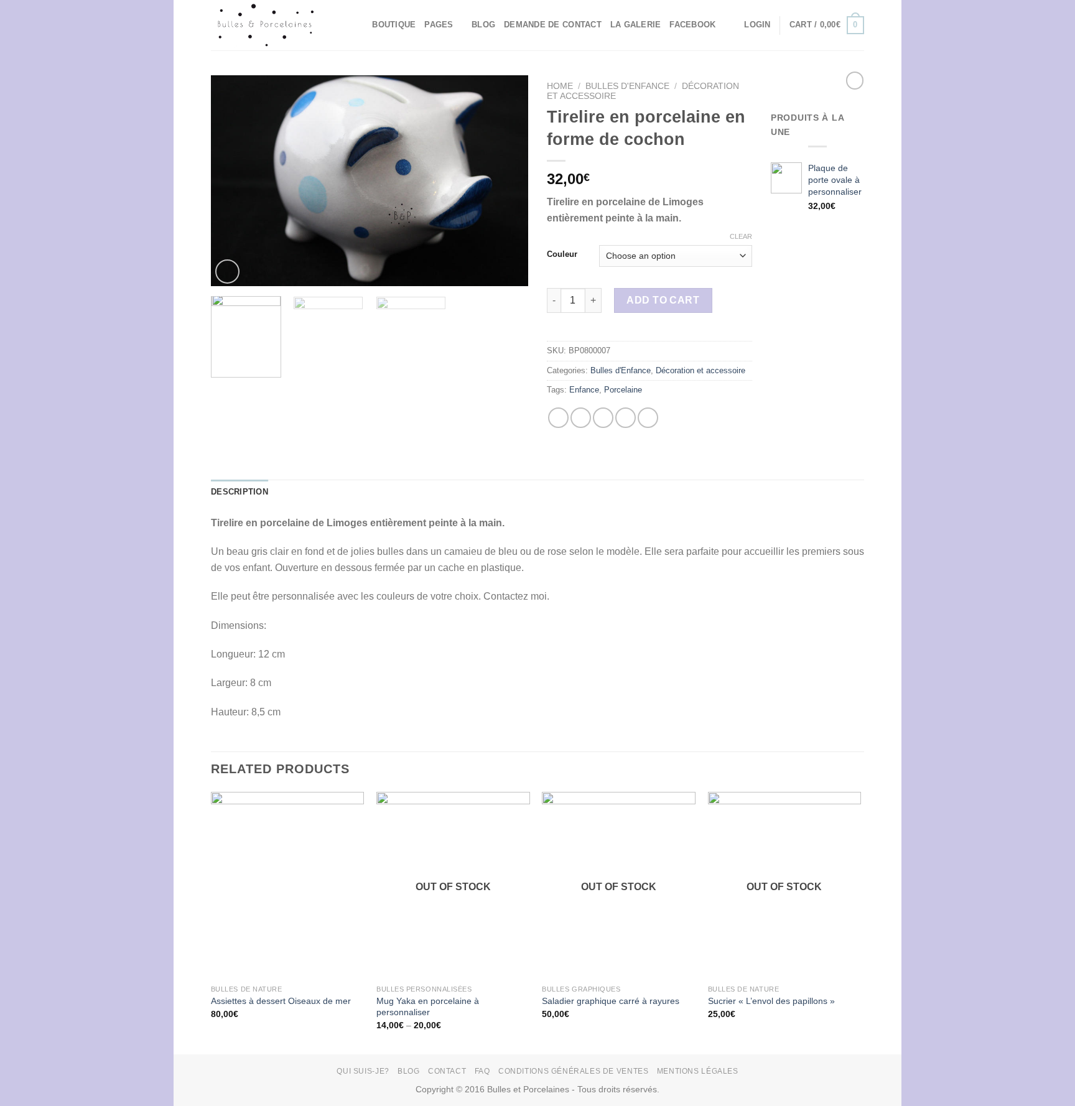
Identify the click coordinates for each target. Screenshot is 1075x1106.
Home (560, 86)
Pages (438, 24)
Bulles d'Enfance (627, 86)
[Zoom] (227, 271)
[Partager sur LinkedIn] (648, 417)
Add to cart (662, 300)
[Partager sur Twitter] (580, 417)
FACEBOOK (692, 24)
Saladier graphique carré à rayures (610, 1001)
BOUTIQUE (394, 24)
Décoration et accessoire (700, 370)
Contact (447, 1071)
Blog (483, 24)
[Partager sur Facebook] (558, 417)
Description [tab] (239, 491)
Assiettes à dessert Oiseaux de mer (281, 1001)
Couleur (562, 254)
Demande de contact (553, 24)
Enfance (584, 389)
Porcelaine (623, 389)
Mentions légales (697, 1071)
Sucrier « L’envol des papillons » (771, 1001)
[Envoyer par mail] (603, 417)
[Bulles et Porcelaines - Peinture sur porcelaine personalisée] (273, 25)
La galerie (635, 24)
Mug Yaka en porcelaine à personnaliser (427, 1007)
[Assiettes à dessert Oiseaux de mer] (288, 885)
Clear (741, 236)
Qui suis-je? (363, 1071)
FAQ (482, 1071)
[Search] (358, 25)
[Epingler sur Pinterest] (625, 417)
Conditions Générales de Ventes (573, 1071)
